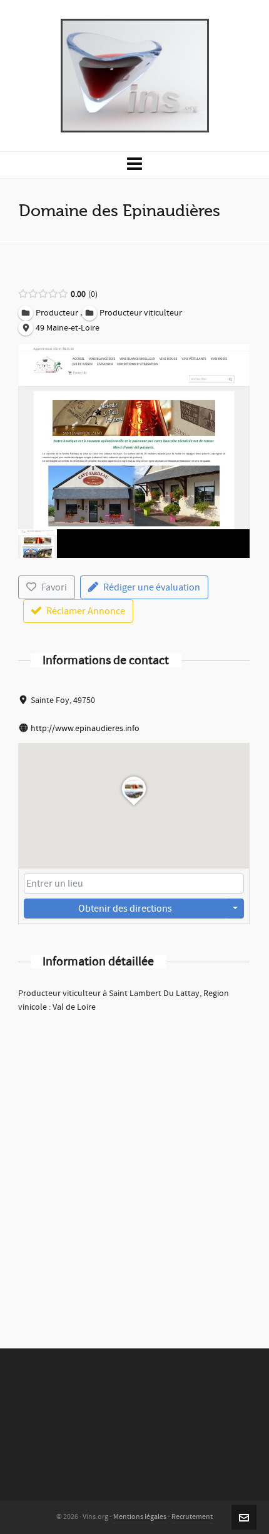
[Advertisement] (134, 1164)
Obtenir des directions (125, 908)
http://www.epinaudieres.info (85, 728)
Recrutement (192, 1517)
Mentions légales (139, 1517)
